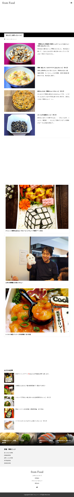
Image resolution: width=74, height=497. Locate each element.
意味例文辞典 (7, 463)
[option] (9, 439)
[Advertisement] (37, 19)
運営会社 (37, 483)
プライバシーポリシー (37, 481)
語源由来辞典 (7, 455)
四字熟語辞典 (7, 460)
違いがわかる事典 (8, 452)
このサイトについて (37, 475)
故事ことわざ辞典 (8, 458)
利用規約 (37, 478)
